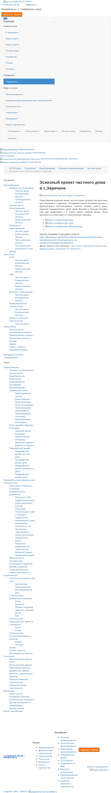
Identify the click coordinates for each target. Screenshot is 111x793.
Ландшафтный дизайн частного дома (22, 454)
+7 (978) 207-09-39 (10, 4)
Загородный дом (23, 586)
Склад (18, 630)
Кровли (12, 343)
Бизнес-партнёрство (15, 124)
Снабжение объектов (19, 696)
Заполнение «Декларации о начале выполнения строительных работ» (24, 535)
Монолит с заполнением (21, 291)
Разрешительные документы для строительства (28, 100)
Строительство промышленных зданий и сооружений (21, 621)
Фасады (13, 340)
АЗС (17, 615)
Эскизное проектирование (21, 187)
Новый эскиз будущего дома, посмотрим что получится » (73, 247)
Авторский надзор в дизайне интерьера (24, 444)
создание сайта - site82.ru (15, 791)
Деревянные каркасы (19, 670)
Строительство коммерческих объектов (20, 597)
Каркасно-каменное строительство (18, 319)
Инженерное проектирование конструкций (17, 381)
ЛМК (11, 274)
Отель (18, 601)
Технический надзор (24, 555)
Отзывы (9, 62)
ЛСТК (11, 257)
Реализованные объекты (21, 653)
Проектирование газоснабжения (23, 409)
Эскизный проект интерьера (23, 432)
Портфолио (11, 56)
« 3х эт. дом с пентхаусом (82, 245)
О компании (11, 32)
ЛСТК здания (66, 760)
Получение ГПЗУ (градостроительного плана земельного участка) (25, 501)
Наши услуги (12, 38)
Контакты (10, 68)
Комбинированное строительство (18, 305)
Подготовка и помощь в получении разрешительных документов (20, 490)
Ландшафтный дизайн (19, 448)
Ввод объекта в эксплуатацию (16, 559)
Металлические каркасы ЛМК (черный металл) (20, 666)
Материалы (11, 118)
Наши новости (12, 44)
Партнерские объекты (19, 338)
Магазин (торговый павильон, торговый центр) (24, 610)
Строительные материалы (21, 699)
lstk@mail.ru (31, 4)
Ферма (18, 641)
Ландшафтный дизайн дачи (22, 461)
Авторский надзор (23, 552)
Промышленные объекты (22, 201)
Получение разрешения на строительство (22, 546)
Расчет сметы (15, 693)
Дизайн (12, 251)
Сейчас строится (17, 346)
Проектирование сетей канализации (24, 403)
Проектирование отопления (23, 415)
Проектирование (13, 94)
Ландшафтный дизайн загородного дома (24, 468)
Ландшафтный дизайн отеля (22, 475)
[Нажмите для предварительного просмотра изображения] (62, 194)
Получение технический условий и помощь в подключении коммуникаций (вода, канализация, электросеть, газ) (25, 517)
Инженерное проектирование (17, 227)
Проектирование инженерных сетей (24, 247)
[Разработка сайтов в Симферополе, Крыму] (43, 791)
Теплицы (19, 644)
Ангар (18, 627)
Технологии (11, 112)
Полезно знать (12, 50)
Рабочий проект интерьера (22, 438)
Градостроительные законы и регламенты (19, 571)
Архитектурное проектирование (17, 206)
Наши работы (9, 326)
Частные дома (22, 190)
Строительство (13, 106)
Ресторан (19, 604)
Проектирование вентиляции (23, 421)
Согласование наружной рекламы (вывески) (21, 565)
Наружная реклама (18, 349)
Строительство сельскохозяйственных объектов (20, 636)
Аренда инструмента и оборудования (20, 704)
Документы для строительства (45, 752)
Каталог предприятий (97, 766)
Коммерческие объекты (22, 195)
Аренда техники (16, 708)
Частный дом (21, 583)
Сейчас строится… (18, 650)
